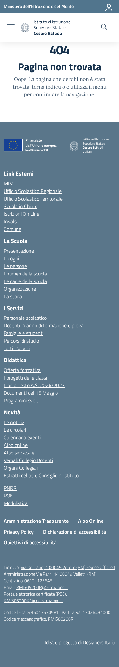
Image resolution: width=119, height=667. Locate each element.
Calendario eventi (22, 437)
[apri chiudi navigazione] (11, 27)
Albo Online (90, 521)
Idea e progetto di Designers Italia (80, 642)
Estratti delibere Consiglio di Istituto (41, 475)
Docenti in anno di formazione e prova (43, 325)
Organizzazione (20, 289)
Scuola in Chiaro (20, 206)
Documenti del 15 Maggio (31, 393)
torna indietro (48, 86)
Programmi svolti (21, 400)
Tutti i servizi (17, 348)
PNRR (10, 488)
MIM (8, 183)
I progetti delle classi (25, 377)
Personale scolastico (25, 318)
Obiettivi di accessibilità (30, 542)
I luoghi (11, 258)
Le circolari (15, 430)
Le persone (15, 266)
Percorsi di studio (21, 340)
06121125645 (38, 580)
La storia (13, 296)
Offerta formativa (22, 370)
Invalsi (10, 221)
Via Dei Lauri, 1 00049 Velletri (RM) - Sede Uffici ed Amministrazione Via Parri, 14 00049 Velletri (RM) (59, 570)
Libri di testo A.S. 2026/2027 (34, 385)
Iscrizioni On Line (21, 214)
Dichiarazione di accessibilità (74, 531)
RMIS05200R (61, 618)
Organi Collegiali (21, 468)
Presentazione (19, 251)
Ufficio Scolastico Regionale (33, 191)
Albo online (16, 445)
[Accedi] (109, 6)
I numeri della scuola (25, 273)
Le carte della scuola (25, 281)
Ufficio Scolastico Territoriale (33, 198)
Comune (12, 229)
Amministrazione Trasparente (36, 521)
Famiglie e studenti (23, 333)
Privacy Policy (19, 531)
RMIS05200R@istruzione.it (42, 587)
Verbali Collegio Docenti (28, 460)
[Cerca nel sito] (104, 27)
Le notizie (14, 422)
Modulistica (16, 503)
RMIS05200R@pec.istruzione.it (33, 600)
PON (9, 495)
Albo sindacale (19, 452)
